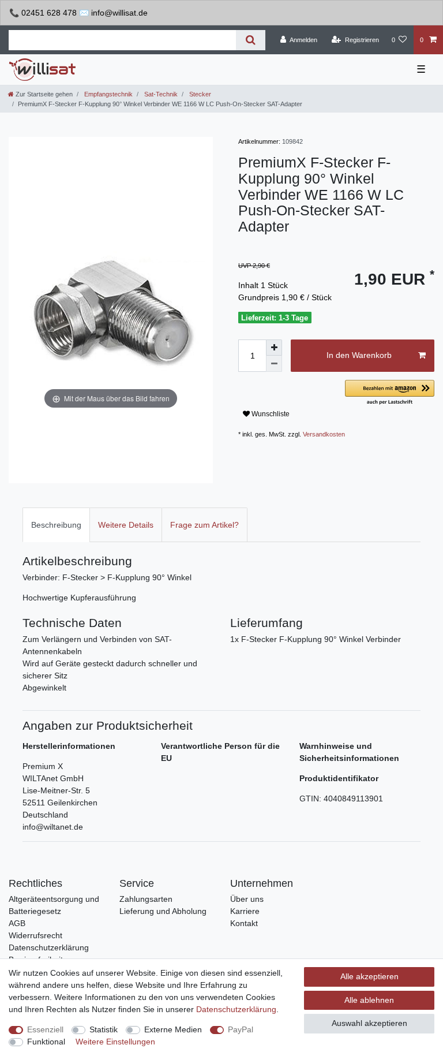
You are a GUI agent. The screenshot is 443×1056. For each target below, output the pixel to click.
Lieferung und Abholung (163, 911)
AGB (17, 923)
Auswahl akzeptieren (369, 1023)
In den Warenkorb (359, 355)
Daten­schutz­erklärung (236, 1009)
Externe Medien (173, 1029)
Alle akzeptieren (369, 976)
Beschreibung (56, 524)
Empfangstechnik (107, 94)
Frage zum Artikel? (204, 524)
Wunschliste (270, 414)
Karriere (245, 911)
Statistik (103, 1029)
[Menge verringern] (274, 364)
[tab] (56, 525)
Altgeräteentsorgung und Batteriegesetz (54, 905)
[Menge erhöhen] (274, 347)
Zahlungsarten (145, 899)
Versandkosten (324, 434)
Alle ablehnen (369, 1000)
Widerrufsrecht (35, 935)
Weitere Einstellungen (115, 1041)
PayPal (240, 1029)
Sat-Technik (160, 94)
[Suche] (250, 40)
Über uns (247, 899)
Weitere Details (125, 524)
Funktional (46, 1041)
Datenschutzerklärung (49, 947)
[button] (389, 393)
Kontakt (244, 923)
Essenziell (45, 1029)
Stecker (199, 94)
